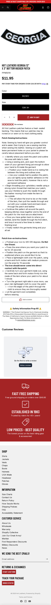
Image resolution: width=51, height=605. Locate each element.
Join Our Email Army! (11, 535)
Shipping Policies (9, 507)
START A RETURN (9, 572)
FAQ (4, 510)
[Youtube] (29, 601)
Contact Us (7, 497)
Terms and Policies (25, 597)
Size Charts (7, 494)
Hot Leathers (20, 593)
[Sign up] (47, 559)
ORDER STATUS (8, 583)
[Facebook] (21, 601)
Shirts (4, 456)
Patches (5, 481)
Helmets (5, 472)
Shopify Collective (10, 532)
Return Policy (8, 500)
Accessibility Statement (12, 513)
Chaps (5, 465)
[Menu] (2, 7)
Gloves (5, 484)
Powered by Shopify (33, 593)
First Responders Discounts (14, 542)
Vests (4, 462)
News (4, 548)
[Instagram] (25, 601)
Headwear (6, 478)
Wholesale (6, 526)
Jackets (5, 459)
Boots (4, 468)
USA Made (7, 475)
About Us (6, 523)
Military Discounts (10, 545)
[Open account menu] (43, 7)
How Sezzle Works (10, 503)
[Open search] (7, 7)
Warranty (6, 529)
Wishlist (5, 538)
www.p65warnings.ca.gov (26, 320)
